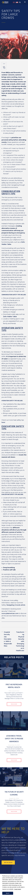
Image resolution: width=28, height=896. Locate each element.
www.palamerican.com (10, 613)
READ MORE (14, 704)
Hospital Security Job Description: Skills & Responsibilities (8, 639)
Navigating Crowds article (15, 605)
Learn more (17, 889)
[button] (25, 2)
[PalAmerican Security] (7, 2)
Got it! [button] (7, 893)
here (3, 422)
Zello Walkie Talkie (10, 316)
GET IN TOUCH (8, 862)
